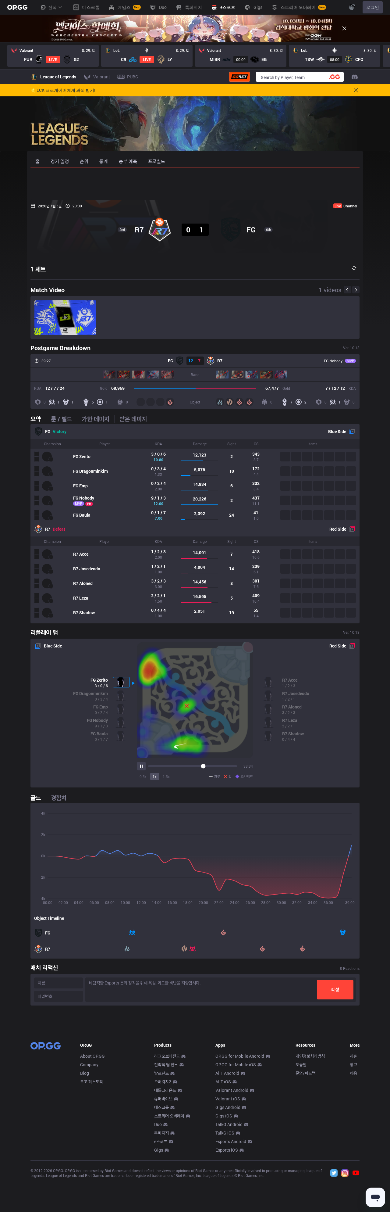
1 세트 (38, 269)
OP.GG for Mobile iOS (235, 1064)
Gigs (158, 1150)
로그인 (372, 7)
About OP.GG (92, 1056)
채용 (353, 1073)
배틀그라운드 (165, 1090)
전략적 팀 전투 (166, 1064)
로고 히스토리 (91, 1082)
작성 (335, 989)
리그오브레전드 (167, 1056)
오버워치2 (162, 1082)
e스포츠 (160, 1141)
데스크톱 (161, 1107)
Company (89, 1064)
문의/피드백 (306, 1073)
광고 (353, 1064)
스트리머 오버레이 (169, 1116)
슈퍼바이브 (163, 1099)
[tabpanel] (195, 523)
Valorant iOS (227, 1099)
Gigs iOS (223, 1116)
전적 (52, 7)
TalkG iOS (224, 1133)
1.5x (166, 776)
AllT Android (227, 1073)
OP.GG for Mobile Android (239, 1056)
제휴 (353, 1056)
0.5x (143, 776)
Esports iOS (226, 1150)
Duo (158, 1124)
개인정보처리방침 (310, 1056)
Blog (84, 1073)
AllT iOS (223, 1082)
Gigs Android (227, 1107)
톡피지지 (161, 1133)
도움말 (301, 1064)
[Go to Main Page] (17, 7)
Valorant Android (231, 1090)
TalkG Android (229, 1124)
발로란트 (161, 1073)
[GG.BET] (239, 77)
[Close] (344, 28)
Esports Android (230, 1141)
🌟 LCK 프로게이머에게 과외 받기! (62, 90)
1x (155, 776)
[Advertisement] (195, 183)
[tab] (38, 419)
